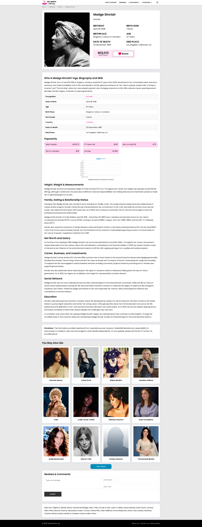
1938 (103, 28)
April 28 (96, 28)
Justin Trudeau (117, 507)
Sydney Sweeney (144, 510)
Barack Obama (60, 510)
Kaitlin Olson (91, 513)
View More (101, 466)
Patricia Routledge (80, 507)
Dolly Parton (141, 507)
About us (135, 523)
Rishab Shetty (66, 507)
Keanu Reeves (129, 507)
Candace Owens (78, 513)
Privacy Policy (155, 523)
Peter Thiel (93, 507)
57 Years (130, 36)
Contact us (144, 523)
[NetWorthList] (49, 2)
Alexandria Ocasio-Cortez (78, 510)
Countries (146, 2)
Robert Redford (64, 513)
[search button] (157, 2)
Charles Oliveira (50, 513)
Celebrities (52, 7)
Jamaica (89, 122)
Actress (60, 7)
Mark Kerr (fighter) (52, 507)
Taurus (129, 28)
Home (44, 7)
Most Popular (110, 2)
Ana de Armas (104, 507)
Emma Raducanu (120, 510)
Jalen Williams (106, 510)
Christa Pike (95, 510)
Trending (122, 2)
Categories (133, 2)
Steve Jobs (132, 510)
